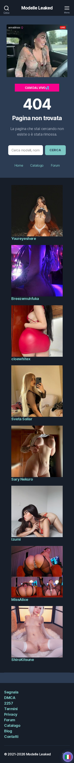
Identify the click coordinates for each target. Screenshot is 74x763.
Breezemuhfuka (25, 298)
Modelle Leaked (37, 8)
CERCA (55, 150)
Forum (55, 165)
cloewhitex (20, 359)
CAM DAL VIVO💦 (37, 87)
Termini (11, 709)
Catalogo (37, 165)
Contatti (11, 736)
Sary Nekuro (22, 479)
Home (18, 165)
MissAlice (19, 599)
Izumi (16, 539)
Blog (8, 731)
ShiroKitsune (22, 659)
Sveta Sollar (21, 419)
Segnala (11, 692)
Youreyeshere (23, 238)
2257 (8, 703)
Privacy (10, 714)
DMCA (9, 698)
